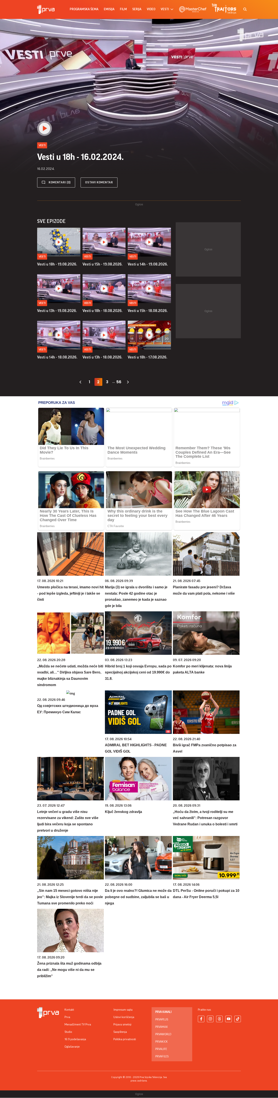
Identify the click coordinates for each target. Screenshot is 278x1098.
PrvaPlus (161, 1019)
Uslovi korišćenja (123, 1017)
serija (136, 9)
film (123, 9)
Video (151, 9)
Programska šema (84, 9)
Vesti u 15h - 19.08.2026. (102, 264)
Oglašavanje (72, 1046)
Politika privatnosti (124, 1039)
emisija (109, 9)
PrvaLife (161, 1049)
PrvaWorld (163, 1034)
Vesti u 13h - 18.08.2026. (102, 357)
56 (118, 382)
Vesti (42, 256)
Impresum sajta (122, 1009)
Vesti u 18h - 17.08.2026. (147, 357)
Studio (68, 1031)
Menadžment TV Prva (78, 1024)
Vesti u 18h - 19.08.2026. (57, 264)
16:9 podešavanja (75, 1039)
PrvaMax (161, 1026)
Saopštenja (120, 1031)
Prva (67, 1017)
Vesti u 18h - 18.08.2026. (102, 311)
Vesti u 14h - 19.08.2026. (148, 264)
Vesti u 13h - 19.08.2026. (57, 311)
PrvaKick (161, 1041)
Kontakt (69, 1009)
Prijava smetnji (122, 1024)
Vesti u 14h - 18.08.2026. (57, 357)
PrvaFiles (162, 1056)
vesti (165, 9)
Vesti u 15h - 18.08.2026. (148, 311)
